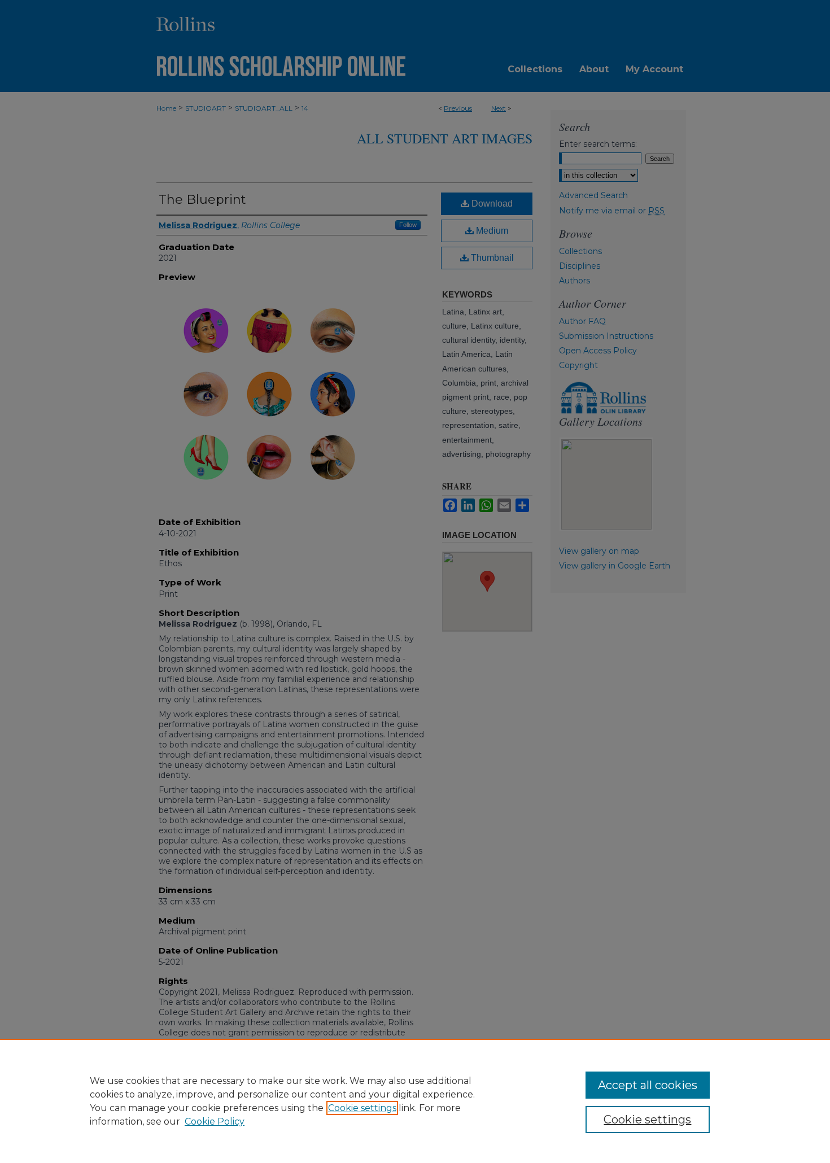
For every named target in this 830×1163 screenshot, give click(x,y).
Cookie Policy (214, 1121)
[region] (415, 1101)
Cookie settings (362, 1108)
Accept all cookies (647, 1085)
